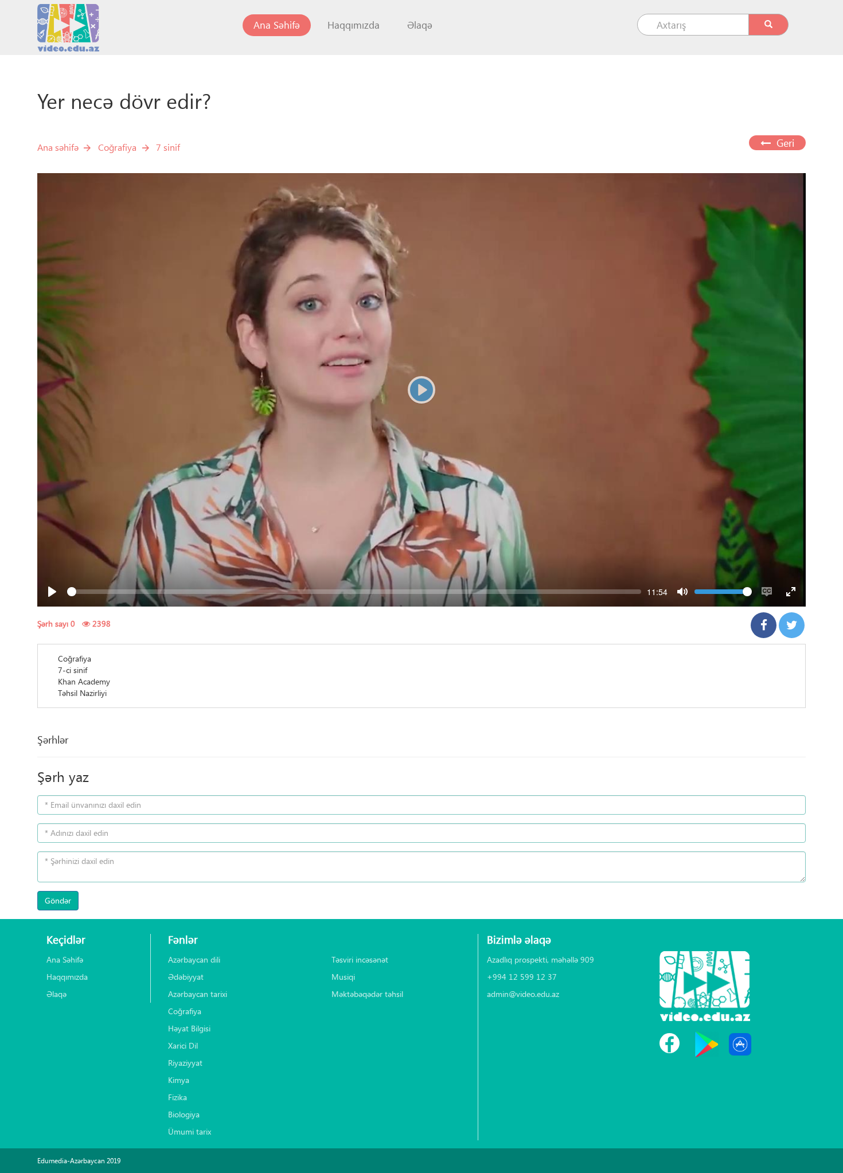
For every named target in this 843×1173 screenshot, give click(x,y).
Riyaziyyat (185, 1062)
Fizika (177, 1097)
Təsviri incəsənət (359, 959)
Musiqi (343, 976)
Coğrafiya (117, 147)
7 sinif (168, 147)
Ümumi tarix (189, 1131)
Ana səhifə (58, 147)
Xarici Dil (183, 1045)
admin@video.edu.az (523, 993)
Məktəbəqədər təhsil (367, 993)
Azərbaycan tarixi (197, 993)
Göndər (58, 900)
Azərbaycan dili (194, 959)
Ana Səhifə (282, 25)
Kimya (178, 1079)
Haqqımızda (353, 25)
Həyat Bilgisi (189, 1028)
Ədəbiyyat (186, 976)
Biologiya (184, 1114)
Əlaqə (419, 25)
